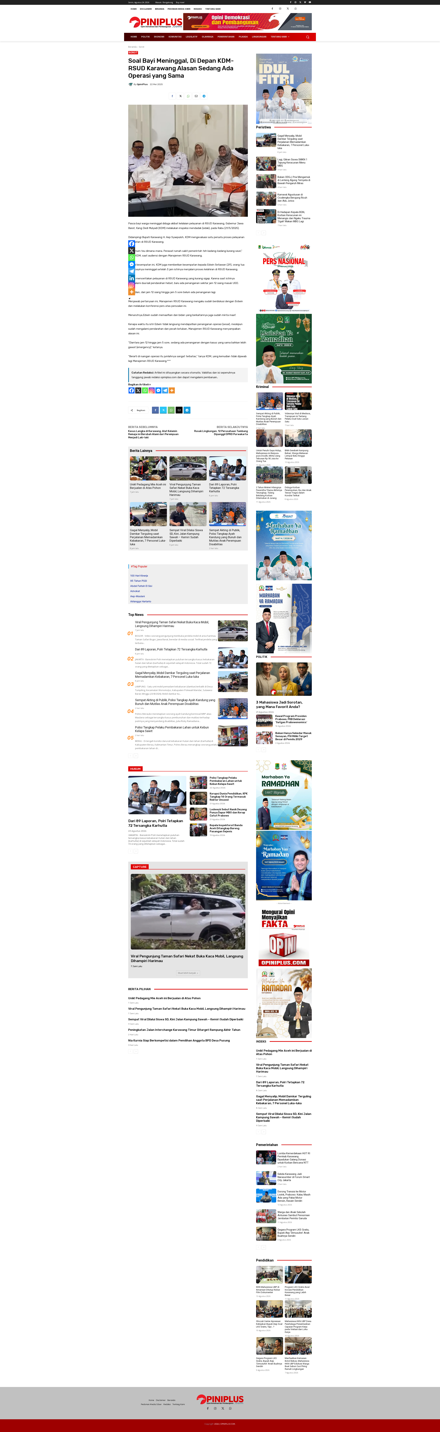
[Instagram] (296, 2)
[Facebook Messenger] (158, 390)
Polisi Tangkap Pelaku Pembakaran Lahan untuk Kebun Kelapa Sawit (226, 781)
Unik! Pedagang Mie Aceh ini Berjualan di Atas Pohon (148, 486)
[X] (138, 390)
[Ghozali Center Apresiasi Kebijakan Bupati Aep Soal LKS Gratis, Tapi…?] (269, 1309)
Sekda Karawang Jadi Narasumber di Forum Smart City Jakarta (294, 1177)
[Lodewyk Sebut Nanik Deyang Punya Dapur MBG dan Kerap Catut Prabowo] (198, 814)
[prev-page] (130, 756)
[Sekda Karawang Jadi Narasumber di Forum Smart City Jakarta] (266, 1178)
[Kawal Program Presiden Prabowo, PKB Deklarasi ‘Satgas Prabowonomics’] (264, 721)
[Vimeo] (305, 2)
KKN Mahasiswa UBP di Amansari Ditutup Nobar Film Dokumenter (268, 1290)
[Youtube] (310, 2)
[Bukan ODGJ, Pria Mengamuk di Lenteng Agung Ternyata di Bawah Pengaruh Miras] (266, 181)
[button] (308, 37)
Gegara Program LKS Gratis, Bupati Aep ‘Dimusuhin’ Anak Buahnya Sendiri (293, 1232)
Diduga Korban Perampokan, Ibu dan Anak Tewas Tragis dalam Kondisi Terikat (298, 491)
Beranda (132, 46)
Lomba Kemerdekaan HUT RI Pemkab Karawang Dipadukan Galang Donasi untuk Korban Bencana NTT (294, 1158)
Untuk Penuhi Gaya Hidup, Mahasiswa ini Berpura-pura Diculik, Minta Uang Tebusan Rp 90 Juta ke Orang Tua (269, 455)
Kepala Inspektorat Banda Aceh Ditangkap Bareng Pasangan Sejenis (226, 828)
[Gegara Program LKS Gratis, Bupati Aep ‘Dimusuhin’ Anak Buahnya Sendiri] (266, 1234)
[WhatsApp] (296, 9)
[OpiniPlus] (131, 84)
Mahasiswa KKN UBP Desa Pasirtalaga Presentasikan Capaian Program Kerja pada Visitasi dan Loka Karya (298, 1326)
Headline (133, 813)
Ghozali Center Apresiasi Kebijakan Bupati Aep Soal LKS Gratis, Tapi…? (269, 1324)
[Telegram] (203, 96)
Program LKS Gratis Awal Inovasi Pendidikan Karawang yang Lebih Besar (297, 1291)
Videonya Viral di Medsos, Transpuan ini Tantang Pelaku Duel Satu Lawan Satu (298, 417)
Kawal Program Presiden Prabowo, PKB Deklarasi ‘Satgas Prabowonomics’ (291, 719)
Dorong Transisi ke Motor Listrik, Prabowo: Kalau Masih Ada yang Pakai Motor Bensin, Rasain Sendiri (294, 1196)
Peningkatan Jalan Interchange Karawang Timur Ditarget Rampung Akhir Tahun (184, 1030)
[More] (172, 390)
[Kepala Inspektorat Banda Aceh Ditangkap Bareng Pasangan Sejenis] (198, 829)
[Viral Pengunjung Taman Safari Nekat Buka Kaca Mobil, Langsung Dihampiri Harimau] (187, 468)
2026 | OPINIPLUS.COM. (224, 1424)
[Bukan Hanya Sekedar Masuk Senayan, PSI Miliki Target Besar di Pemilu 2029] (264, 738)
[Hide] (129, 298)
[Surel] (195, 96)
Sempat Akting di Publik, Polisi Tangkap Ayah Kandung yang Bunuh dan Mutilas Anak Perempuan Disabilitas (225, 537)
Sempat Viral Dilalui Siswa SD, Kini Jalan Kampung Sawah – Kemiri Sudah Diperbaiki (186, 535)
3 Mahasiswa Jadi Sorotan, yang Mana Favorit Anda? (279, 704)
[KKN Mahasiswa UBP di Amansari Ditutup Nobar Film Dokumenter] (269, 1274)
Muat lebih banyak (187, 973)
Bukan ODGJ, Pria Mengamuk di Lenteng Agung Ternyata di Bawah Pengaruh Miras (294, 180)
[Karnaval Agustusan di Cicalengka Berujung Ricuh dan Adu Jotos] (266, 199)
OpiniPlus (142, 84)
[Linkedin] (131, 278)
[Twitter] (300, 2)
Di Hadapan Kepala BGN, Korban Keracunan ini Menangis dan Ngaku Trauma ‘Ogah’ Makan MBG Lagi (294, 217)
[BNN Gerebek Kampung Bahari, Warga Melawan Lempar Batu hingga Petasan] (298, 438)
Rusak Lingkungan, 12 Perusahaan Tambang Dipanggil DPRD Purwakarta (221, 433)
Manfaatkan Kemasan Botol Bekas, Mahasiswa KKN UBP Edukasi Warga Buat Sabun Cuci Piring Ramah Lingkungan (297, 1363)
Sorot (141, 46)
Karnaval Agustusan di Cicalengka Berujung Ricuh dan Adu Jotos (292, 197)
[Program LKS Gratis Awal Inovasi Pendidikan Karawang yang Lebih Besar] (298, 1274)
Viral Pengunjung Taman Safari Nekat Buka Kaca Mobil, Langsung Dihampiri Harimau (186, 490)
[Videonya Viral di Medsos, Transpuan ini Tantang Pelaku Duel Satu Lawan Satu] (298, 401)
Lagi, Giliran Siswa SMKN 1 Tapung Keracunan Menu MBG (292, 162)
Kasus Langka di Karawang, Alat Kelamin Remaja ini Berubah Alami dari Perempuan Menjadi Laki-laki (153, 434)
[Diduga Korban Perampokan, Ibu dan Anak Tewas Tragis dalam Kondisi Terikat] (298, 475)
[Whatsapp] (145, 390)
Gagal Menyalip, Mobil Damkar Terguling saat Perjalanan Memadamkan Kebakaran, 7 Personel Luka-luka (148, 537)
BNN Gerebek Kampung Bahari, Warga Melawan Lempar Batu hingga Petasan (296, 454)
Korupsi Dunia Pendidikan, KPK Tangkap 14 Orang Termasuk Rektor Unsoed (229, 796)
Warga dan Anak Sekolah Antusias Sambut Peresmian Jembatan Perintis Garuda (294, 1215)
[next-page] (136, 756)
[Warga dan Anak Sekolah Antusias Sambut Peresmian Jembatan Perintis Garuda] (266, 1216)
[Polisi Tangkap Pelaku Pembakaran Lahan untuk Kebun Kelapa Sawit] (233, 736)
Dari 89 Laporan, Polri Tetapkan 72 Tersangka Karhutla (224, 488)
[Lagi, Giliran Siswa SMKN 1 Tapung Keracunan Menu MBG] (266, 164)
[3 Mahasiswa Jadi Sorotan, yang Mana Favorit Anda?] (284, 679)
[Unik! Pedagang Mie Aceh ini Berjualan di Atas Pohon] (148, 468)
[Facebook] (291, 2)
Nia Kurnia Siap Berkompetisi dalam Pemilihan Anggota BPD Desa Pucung (179, 1040)
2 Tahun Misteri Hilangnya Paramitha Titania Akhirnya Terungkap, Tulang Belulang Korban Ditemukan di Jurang (269, 492)
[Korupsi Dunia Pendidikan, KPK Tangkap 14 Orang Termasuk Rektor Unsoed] (198, 798)
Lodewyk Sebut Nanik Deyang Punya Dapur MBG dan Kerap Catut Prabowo (228, 812)
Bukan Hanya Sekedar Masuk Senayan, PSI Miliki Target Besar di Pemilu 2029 (293, 736)
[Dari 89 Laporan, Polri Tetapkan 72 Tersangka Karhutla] (227, 468)
